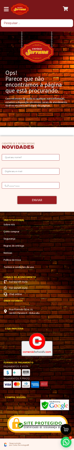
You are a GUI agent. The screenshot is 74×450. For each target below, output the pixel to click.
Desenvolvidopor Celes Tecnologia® (19, 444)
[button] (66, 442)
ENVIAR (37, 200)
